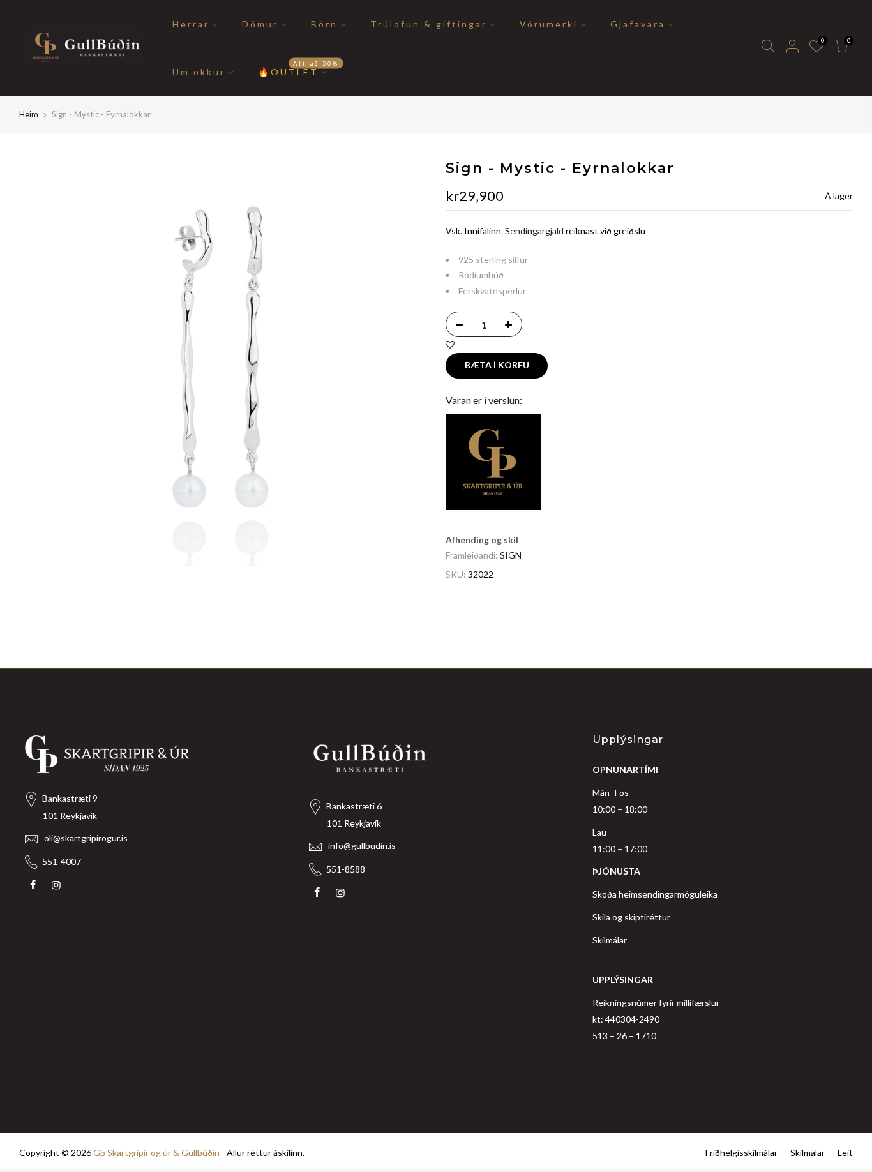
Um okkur (198, 71)
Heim (28, 114)
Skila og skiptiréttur (631, 917)
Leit (845, 1152)
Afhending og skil (482, 539)
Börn (324, 24)
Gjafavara (637, 24)
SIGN (511, 555)
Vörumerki (549, 24)
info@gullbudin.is (362, 845)
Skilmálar (609, 940)
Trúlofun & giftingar (428, 24)
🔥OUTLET (298, 68)
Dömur (260, 24)
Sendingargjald (534, 230)
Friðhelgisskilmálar (741, 1152)
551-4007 (61, 861)
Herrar (190, 24)
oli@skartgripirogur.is (86, 837)
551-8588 (345, 869)
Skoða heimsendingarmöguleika (655, 894)
